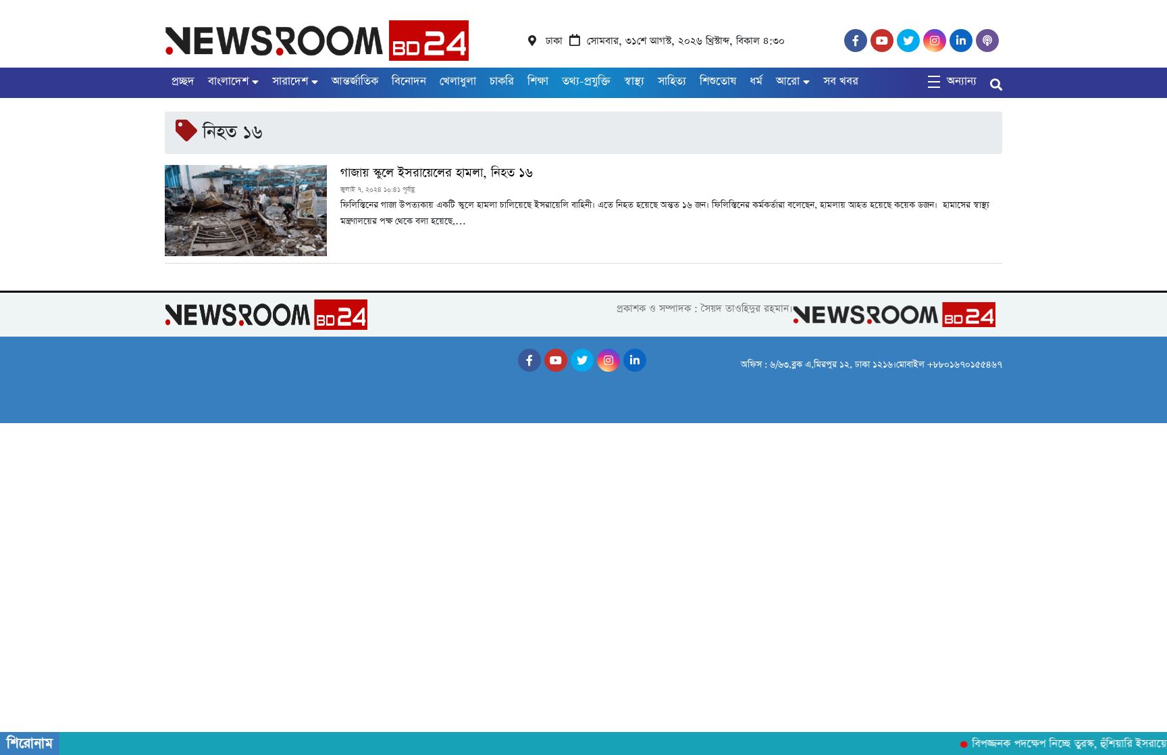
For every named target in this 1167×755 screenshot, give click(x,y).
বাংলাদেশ (228, 81)
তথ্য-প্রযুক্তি (586, 81)
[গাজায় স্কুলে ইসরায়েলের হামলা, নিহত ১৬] (246, 210)
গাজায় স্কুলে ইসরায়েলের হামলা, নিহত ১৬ (436, 173)
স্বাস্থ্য (634, 81)
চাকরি (502, 81)
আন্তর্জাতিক (355, 81)
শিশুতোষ (718, 81)
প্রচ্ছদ (183, 81)
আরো (788, 81)
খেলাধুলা (458, 81)
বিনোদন (409, 81)
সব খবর (840, 81)
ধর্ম (756, 81)
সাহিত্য (672, 81)
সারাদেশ (290, 81)
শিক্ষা (537, 81)
